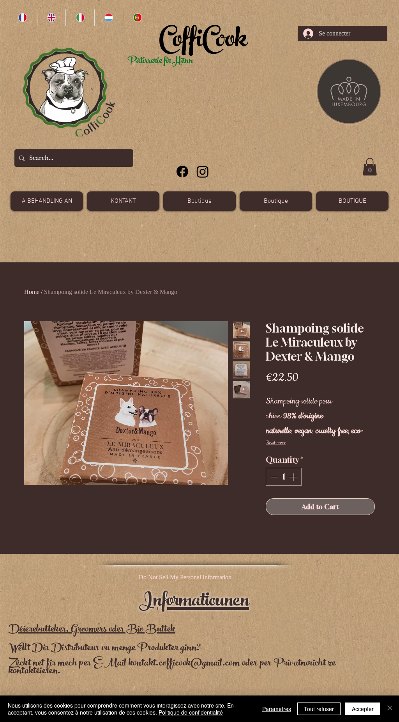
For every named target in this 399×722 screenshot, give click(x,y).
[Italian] (79, 17)
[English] (51, 17)
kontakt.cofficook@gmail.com (184, 663)
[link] (369, 166)
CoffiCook (203, 42)
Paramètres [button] (276, 709)
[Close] (389, 709)
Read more (276, 442)
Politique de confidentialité (191, 712)
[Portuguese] (137, 17)
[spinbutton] (283, 476)
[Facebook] (182, 171)
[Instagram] (202, 171)
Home (31, 291)
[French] (23, 17)
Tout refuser (319, 709)
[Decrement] (273, 476)
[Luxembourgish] (108, 17)
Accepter (363, 709)
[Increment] (293, 476)
